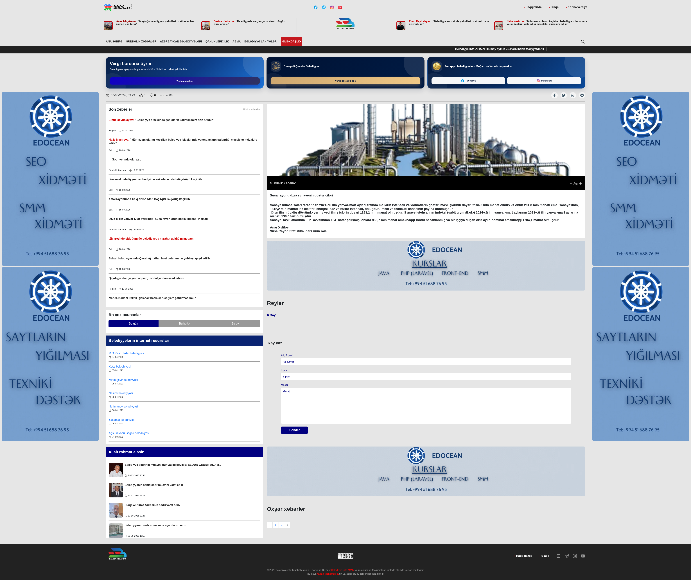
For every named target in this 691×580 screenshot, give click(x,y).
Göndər (294, 430)
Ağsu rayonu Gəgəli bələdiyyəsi (129, 419)
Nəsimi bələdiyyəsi (121, 379)
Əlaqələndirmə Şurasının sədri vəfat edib (152, 484)
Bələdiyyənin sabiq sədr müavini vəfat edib (154, 464)
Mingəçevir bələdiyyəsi (124, 366)
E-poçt (284, 370)
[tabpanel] (426, 266)
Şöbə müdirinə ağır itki (140, 525)
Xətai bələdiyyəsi (120, 353)
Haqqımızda (533, 7)
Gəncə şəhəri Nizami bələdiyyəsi (130, 433)
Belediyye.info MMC (342, 569)
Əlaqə (555, 7)
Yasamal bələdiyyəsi (122, 406)
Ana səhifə (114, 41)
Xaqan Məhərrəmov (328, 573)
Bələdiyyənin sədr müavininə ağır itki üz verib (155, 505)
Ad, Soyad (287, 355)
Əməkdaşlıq (291, 41)
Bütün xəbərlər (251, 109)
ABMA (236, 41)
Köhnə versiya (577, 7)
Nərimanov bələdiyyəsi (124, 393)
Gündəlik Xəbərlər (141, 41)
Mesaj (284, 384)
